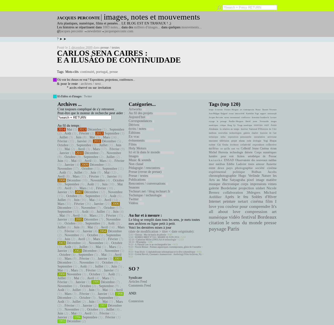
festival (248, 217)
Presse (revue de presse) (146, 172)
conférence (245, 117)
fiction (241, 156)
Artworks (136, 109)
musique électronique (224, 184)
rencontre (213, 140)
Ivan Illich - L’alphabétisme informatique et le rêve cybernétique (165, 252)
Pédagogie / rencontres (145, 168)
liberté (248, 121)
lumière (213, 156)
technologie (236, 152)
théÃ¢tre (214, 148)
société (260, 168)
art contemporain (247, 110)
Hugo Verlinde (248, 176)
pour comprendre (255, 206)
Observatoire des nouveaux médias (256, 160)
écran (273, 148)
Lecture (273, 117)
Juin (78, 137)
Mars (106, 137)
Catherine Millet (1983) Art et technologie (156, 239)
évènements (137, 140)
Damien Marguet (231, 110)
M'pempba (141, 242)
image (260, 180)
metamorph (272, 113)
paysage (217, 229)
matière (271, 180)
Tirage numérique (244, 125)
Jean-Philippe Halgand (218, 113)
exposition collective (265, 144)
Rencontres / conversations (147, 183)
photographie (244, 168)
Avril (81, 149)
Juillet (63, 137)
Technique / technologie (146, 195)
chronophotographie (222, 176)
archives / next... (92, 84)
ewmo (231, 113)
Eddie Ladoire (236, 164)
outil (266, 125)
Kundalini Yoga (252, 113)
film (269, 201)
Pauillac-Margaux (236, 121)
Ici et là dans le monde (145, 152)
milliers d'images (145, 27)
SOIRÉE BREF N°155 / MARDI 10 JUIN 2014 (157, 237)
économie (219, 110)
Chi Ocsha (222, 144)
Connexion (136, 301)
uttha (223, 137)
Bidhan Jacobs (264, 172)
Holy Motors (138, 148)
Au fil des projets (141, 113)
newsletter (94, 31)
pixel (250, 180)
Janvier (82, 141)
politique (239, 172)
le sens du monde (244, 222)
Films (133, 144)
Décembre (94, 129)
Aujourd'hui (137, 117)
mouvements (190, 27)
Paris (233, 228)
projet (234, 140)
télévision (224, 140)
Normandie (264, 121)
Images (134, 156)
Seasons (134, 187)
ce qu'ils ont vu (229, 148)
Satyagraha (237, 180)
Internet (215, 201)
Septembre (117, 129)
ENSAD (229, 160)
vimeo (272, 184)
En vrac (134, 136)
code (249, 140)
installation (259, 137)
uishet (260, 188)
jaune (255, 121)
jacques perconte (71, 31)
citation (216, 222)
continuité (87, 72)
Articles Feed (138, 281)
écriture (234, 144)
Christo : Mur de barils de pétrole (150, 235)
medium (212, 133)
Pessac (258, 110)
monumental (235, 117)
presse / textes (110, 47)
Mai (69, 129)
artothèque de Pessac (262, 156)
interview (258, 125)
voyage (212, 121)
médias (220, 164)
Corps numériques (266, 152)
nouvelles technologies (229, 133)
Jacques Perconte (216, 117)
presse (114, 72)
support (263, 113)
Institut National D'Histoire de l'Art (259, 129)
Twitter (88, 96)
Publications (137, 179)
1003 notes (110, 27)
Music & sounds (140, 160)
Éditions (135, 132)
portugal (102, 72)
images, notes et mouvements (152, 16)
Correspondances (141, 121)
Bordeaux (267, 217)
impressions (258, 184)
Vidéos (134, 203)
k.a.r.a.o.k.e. (216, 160)
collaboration (233, 192)
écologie (257, 140)
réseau (242, 140)
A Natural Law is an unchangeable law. (153, 244)
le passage (221, 121)
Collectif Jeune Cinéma (255, 148)
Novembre (114, 153)
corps (244, 184)
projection (246, 188)
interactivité (240, 113)
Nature (266, 176)
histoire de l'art (268, 133)
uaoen (226, 117)
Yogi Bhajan (270, 140)
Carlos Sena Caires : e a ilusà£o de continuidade (119, 56)
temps (211, 110)
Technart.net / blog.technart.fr (150, 191)
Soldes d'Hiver (264, 197)
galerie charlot (251, 133)
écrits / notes (138, 129)
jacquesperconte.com (119, 31)
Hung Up (231, 125)
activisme (272, 137)
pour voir (227, 156)
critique (223, 125)
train (251, 164)
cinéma (257, 201)
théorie (249, 152)
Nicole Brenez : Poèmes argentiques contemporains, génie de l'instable (168, 247)
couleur (232, 206)
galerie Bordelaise (223, 188)
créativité (245, 144)
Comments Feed (140, 285)
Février (84, 133)
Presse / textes (139, 176)
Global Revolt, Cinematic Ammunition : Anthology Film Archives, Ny (168, 254)
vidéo (234, 217)
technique (213, 137)
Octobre (62, 145)
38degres (253, 192)
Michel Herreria (218, 152)
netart (243, 201)
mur (211, 164)
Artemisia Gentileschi (260, 117)
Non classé (136, 164)
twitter (212, 144)
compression (256, 211)
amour (260, 164)
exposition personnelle (239, 137)
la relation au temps (229, 129)
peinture (229, 201)
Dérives (134, 125)
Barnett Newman (269, 110)
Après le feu (236, 197)
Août (67, 133)
